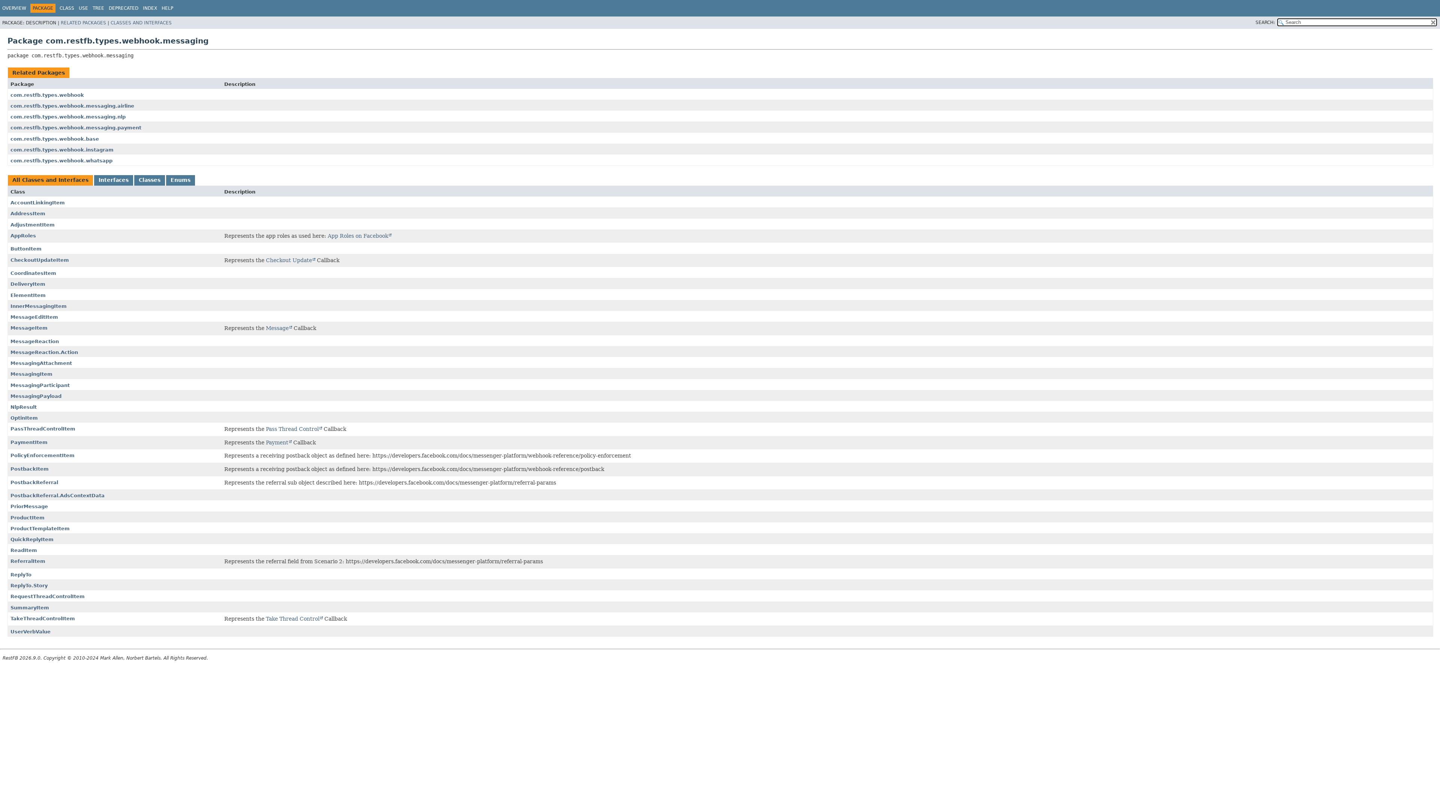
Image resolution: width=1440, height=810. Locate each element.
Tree (98, 8)
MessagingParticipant (40, 385)
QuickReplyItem (32, 539)
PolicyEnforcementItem (42, 455)
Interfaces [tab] (114, 180)
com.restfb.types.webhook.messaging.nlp (68, 117)
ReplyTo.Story (29, 585)
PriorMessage (29, 506)
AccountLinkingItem (37, 203)
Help (167, 8)
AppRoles (23, 235)
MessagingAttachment (41, 363)
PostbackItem (29, 469)
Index (150, 8)
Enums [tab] (180, 180)
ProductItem (27, 517)
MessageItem (29, 328)
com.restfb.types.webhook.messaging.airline (72, 106)
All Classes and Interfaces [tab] (50, 180)
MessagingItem (31, 374)
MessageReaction (34, 341)
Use (83, 8)
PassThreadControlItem (42, 429)
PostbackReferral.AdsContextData (57, 495)
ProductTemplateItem (40, 528)
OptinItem (24, 418)
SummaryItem (29, 607)
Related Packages (83, 23)
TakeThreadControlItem (42, 618)
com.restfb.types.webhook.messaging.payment (75, 127)
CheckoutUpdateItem (39, 260)
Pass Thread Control (292, 429)
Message (277, 328)
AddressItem (27, 213)
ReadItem (23, 550)
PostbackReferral (34, 482)
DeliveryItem (27, 284)
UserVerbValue (30, 631)
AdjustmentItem (32, 225)
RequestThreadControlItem (47, 596)
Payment (277, 443)
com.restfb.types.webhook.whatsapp (61, 161)
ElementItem (28, 295)
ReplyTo (21, 575)
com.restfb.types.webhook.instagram (62, 150)
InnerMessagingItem (38, 306)
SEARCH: (1265, 22)
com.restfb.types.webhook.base (54, 139)
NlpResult (23, 407)
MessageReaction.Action (44, 352)
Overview (14, 8)
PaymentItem (29, 442)
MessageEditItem (34, 317)
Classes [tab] (149, 180)
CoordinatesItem (33, 273)
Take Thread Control (293, 619)
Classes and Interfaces (141, 23)
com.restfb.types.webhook (47, 95)
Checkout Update (289, 260)
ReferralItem (27, 561)
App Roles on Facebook (358, 236)
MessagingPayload (36, 396)
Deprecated (123, 8)
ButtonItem (26, 249)
